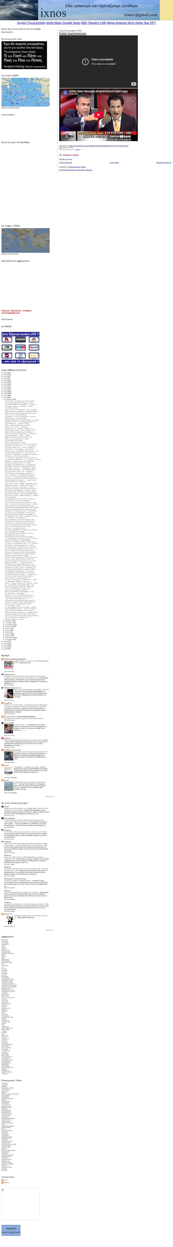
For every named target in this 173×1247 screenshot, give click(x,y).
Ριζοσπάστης (5, 959)
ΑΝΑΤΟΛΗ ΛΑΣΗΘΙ (8, 1164)
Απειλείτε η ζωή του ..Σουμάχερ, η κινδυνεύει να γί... (19, 428)
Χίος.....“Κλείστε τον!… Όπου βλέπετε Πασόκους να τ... (20, 475)
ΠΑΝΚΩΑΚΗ (5, 1135)
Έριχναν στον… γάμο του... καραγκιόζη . (16, 426)
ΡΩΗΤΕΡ (4, 1037)
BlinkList (107, 146)
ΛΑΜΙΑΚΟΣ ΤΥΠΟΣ (8, 1088)
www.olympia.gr (9, 818)
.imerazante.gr (6, 1105)
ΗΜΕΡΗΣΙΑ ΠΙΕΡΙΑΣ (8, 1126)
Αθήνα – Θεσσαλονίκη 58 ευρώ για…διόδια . (18, 425)
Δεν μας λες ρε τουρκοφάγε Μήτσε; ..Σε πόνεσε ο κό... (20, 512)
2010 (5, 645)
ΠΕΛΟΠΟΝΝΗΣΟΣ (8, 1098)
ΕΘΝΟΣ (4, 1069)
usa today (5, 970)
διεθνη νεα (5, 939)
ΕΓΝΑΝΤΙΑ (5, 1043)
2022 (5, 380)
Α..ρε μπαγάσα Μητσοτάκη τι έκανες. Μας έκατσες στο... (21, 566)
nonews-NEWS (9, 723)
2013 (5, 397)
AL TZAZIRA (5, 978)
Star (146, 22)
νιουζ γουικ (5, 1000)
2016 (5, 392)
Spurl (116, 146)
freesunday (5, 942)
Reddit (101, 146)
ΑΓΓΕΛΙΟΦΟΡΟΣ (7, 1130)
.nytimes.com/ (6, 1022)
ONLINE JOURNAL (8, 953)
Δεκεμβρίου (9, 399)
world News (54, 22)
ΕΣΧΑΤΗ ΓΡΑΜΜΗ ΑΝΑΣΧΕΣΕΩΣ (15, 659)
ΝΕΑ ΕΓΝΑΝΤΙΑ (6, 1120)
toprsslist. (4, 949)
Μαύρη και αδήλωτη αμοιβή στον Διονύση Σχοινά (19, 432)
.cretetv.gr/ (5, 1085)
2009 (5, 647)
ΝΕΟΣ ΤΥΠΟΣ (6, 1147)
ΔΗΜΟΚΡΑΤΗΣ (6, 1112)
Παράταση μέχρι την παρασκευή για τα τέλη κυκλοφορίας (21, 411)
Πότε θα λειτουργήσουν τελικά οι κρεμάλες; (17, 555)
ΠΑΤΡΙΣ (4, 1100)
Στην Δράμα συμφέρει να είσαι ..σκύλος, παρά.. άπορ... (20, 614)
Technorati (76, 146)
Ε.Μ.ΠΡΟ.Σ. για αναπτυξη (12, 750)
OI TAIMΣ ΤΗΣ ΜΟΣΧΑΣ (9, 985)
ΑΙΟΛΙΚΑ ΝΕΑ (6, 1115)
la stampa (4, 973)
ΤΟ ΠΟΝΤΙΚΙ (6, 1051)
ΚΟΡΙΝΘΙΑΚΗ (6, 1101)
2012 (5, 641)
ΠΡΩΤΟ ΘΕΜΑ (6, 1048)
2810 (3, 1034)
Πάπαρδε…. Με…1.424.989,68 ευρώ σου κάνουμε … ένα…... (22, 451)
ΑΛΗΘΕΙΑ (5, 1153)
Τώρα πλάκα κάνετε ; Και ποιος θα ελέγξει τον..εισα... (20, 519)
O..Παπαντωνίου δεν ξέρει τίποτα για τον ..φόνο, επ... (20, 610)
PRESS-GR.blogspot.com (12, 688)
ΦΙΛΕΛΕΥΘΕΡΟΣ (7, 1057)
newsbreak (7, 841)
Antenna (121, 22)
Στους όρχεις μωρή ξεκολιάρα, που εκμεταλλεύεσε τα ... (20, 521)
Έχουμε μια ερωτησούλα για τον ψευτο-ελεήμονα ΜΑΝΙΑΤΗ (22, 615)
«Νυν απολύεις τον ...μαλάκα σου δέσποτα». (17, 578)
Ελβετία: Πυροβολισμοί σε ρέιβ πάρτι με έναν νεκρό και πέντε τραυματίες (26, 740)
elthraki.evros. (6, 1161)
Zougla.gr (7, 902)
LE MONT (5, 993)
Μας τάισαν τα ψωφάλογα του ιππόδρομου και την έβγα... (21, 529)
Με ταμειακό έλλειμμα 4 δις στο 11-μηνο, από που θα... (20, 560)
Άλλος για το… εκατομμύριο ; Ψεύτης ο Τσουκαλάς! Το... (21, 542)
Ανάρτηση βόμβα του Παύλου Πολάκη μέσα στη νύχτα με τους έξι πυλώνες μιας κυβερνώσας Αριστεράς (24, 821)
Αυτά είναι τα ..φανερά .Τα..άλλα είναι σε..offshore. (19, 576)
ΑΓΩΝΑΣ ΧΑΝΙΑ (6, 1162)
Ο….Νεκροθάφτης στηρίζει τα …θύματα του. (17, 581)
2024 (5, 376)
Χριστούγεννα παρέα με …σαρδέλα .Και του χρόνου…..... (21, 485)
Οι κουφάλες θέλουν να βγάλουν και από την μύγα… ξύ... (21, 548)
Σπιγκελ (4, 1006)
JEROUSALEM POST (8, 984)
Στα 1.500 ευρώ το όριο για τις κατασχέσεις (17, 500)
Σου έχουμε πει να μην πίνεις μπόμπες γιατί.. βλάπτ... (20, 506)
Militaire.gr (7, 855)
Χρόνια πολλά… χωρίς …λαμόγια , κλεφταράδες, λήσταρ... (22, 483)
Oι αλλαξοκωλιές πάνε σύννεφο (14, 440)
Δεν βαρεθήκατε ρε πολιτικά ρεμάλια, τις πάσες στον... (20, 572)
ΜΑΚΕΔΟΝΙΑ (6, 1061)
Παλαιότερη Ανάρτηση (163, 163)
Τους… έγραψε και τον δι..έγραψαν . (15, 531)
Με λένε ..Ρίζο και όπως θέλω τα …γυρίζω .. (17, 439)
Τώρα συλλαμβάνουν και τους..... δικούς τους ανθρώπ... (21, 608)
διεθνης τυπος (6, 950)
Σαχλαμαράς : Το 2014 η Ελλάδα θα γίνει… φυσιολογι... (21, 416)
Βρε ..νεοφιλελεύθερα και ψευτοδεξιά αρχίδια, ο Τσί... (20, 584)
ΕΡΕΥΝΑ (4, 1149)
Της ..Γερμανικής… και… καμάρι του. (15, 517)
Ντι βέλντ (4, 1005)
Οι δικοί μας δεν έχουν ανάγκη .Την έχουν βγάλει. (19, 596)
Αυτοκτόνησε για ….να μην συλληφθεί (15, 418)
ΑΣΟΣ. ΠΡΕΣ (6, 1029)
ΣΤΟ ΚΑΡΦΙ (5, 1016)
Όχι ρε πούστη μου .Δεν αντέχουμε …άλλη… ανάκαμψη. (21, 409)
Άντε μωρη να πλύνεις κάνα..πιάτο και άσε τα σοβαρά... (21, 552)
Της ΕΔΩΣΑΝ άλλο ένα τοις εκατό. (14, 535)
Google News (71, 22)
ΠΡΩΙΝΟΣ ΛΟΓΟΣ (7, 1141)
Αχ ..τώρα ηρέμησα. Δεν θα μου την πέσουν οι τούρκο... (21, 607)
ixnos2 (6, 780)
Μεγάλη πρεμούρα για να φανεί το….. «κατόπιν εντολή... (21, 480)
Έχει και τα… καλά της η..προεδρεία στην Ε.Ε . (18, 603)
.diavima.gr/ (5, 1091)
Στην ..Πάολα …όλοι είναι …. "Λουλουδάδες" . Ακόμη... (20, 468)
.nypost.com (5, 1038)
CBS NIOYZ (5, 996)
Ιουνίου (7, 630)
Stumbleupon (93, 146)
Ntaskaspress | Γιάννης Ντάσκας (15, 879)
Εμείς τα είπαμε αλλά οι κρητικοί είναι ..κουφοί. (18, 526)
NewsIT (6, 806)
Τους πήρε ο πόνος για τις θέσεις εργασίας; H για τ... (20, 595)
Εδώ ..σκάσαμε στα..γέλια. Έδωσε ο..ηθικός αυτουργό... (21, 492)
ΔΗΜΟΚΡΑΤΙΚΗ (6, 1111)
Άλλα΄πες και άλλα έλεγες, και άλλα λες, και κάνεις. (19, 533)
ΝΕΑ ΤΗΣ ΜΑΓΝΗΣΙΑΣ (9, 1150)
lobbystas (7, 867)
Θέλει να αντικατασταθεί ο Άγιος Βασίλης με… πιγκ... (20, 591)
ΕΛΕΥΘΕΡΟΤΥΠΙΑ (7, 1017)
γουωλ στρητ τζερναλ (8, 997)
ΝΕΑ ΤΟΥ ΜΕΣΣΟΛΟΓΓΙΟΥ (10, 1094)
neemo (4, 947)
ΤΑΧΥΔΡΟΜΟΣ (6, 1146)
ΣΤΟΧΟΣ (4, 1052)
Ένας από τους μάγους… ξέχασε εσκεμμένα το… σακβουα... (22, 495)
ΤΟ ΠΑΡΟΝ (5, 1058)
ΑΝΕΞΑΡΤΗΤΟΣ (7, 1108)
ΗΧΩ (3, 1124)
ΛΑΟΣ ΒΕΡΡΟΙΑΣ (7, 1123)
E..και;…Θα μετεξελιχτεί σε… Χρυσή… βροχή (18, 588)
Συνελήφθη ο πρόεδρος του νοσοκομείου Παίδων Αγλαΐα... (21, 493)
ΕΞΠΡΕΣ (4, 1040)
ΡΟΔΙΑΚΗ (5, 1132)
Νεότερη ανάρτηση (65, 163)
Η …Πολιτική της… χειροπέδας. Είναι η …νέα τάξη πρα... (21, 457)
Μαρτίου (8, 636)
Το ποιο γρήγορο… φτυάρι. (13, 605)
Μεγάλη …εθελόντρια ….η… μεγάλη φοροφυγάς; (19, 562)
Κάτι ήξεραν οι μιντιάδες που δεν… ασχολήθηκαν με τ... (21, 567)
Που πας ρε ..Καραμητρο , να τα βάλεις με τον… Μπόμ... (21, 579)
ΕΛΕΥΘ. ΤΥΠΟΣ (7, 1072)
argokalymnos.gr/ (7, 1137)
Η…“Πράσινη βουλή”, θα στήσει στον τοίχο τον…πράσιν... (21, 538)
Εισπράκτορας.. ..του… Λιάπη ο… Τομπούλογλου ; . (20, 449)
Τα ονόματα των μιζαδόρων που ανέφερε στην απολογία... (21, 454)
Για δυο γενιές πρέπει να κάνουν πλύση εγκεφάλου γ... (20, 602)
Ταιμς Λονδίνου (6, 1003)
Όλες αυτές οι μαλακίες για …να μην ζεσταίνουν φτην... (20, 469)
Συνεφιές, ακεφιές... (20, 725)
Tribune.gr (7, 830)
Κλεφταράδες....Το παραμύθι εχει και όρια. (27, 767)
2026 (5, 373)
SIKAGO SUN (6, 988)
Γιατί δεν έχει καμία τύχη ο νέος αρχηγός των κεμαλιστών (21, 892)
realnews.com (6, 952)
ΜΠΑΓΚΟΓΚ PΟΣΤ (7, 981)
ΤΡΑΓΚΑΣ (4, 1011)
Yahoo (121, 146)
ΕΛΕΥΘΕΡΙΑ (5, 1103)
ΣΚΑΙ (3, 1025)
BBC (84, 22)
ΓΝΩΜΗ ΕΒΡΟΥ (7, 1159)
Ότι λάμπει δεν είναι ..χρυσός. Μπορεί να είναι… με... (20, 564)
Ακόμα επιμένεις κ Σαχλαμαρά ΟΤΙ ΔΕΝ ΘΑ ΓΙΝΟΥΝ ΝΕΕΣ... (22, 507)
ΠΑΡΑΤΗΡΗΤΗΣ (7, 1156)
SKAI (130, 22)
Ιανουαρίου (8, 639)
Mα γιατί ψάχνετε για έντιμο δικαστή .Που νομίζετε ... (19, 536)
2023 (5, 378)
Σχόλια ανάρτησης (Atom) (76, 167)
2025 (5, 375)
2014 (5, 395)
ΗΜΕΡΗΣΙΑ (5, 1064)
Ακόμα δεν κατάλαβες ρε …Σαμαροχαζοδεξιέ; (18, 540)
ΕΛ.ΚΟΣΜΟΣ (6, 1066)
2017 (5, 390)
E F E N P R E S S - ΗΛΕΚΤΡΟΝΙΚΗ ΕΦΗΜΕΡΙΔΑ (20, 716)
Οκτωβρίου (9, 623)
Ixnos (5, 1180)
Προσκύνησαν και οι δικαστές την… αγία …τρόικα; (19, 571)
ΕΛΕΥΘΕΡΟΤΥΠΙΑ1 (8, 979)
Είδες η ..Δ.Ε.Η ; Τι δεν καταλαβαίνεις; (16, 414)
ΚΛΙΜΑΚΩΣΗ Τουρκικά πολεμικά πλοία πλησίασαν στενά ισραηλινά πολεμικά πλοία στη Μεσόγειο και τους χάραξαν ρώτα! (25, 677)
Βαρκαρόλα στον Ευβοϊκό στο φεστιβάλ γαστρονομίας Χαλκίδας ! (24, 718)
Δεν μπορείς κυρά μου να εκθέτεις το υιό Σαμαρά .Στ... (20, 514)
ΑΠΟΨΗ (4, 1009)
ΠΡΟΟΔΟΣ (5, 1133)
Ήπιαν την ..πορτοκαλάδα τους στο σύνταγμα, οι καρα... (21, 524)
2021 (5, 382)
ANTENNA (5, 965)
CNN (103, 22)
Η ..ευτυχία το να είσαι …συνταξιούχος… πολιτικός (19, 406)
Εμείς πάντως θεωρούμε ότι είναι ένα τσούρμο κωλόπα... (21, 488)
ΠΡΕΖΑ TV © (8, 914)
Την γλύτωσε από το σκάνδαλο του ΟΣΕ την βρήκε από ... (21, 557)
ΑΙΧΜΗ (4, 1092)
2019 (5, 386)
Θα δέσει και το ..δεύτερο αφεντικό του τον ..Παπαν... (20, 545)
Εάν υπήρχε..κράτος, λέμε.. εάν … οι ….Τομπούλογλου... (21, 445)
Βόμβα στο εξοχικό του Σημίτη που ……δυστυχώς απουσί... (22, 612)
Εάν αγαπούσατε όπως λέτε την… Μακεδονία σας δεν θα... (22, 516)
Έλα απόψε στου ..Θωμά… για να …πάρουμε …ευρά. (20, 430)
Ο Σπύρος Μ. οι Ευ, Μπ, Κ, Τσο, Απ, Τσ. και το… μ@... (20, 502)
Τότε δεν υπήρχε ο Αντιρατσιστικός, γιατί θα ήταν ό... (20, 473)
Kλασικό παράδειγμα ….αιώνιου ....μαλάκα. (17, 435)
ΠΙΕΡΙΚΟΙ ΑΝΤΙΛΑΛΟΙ (8, 1118)
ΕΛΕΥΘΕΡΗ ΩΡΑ (7, 962)
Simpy (126, 146)
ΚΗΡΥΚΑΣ (5, 1170)
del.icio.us (84, 146)
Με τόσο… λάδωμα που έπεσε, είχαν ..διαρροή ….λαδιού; (21, 583)
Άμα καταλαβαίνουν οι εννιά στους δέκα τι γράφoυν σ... (20, 499)
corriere (4, 974)
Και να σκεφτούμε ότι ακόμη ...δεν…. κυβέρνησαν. (19, 471)
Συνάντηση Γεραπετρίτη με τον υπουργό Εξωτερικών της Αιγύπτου (24, 904)
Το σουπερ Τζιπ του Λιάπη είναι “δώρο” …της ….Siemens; (21, 543)
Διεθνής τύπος (6, 1008)
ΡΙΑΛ (3, 1013)
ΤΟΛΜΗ (4, 1168)
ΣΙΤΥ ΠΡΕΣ (5, 1046)
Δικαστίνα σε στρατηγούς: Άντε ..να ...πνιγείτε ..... (19, 463)
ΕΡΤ (3, 964)
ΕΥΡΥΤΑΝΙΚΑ (6, 1089)
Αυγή (3, 958)
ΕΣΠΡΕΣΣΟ (5, 1070)
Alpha (139, 22)
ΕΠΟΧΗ (4, 1086)
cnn (3, 967)
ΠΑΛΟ (3, 956)
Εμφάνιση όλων (50, 796)
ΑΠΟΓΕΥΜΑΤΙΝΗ (7, 1045)
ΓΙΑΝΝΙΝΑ (5, 1140)
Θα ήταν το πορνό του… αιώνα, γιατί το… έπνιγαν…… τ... (21, 487)
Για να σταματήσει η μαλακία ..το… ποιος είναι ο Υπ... (20, 452)
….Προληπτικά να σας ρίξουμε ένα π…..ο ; (17, 598)
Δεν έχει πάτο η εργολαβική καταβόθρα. (16, 590)
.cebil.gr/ (4, 1031)
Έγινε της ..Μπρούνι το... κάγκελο (14, 619)
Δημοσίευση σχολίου (65, 159)
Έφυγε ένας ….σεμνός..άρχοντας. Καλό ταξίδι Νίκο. (19, 461)
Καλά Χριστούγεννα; (72, 33)
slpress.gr (7, 890)
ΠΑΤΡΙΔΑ (4, 1083)
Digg (70, 146)
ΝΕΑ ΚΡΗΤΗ (5, 961)
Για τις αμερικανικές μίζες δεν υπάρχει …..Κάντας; (19, 402)
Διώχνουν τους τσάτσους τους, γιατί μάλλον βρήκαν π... (21, 553)
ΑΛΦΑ (3, 1023)
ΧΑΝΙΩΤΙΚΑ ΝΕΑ (7, 1167)
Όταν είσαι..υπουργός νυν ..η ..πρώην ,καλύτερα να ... (20, 447)
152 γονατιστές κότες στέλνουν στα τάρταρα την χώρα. (20, 509)
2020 (5, 384)
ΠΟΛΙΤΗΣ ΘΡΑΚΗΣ (8, 1155)
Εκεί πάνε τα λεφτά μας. (11, 408)
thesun (4, 946)
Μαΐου (7, 632)
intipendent (5, 976)
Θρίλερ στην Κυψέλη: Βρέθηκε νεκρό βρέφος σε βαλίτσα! (31, 689)
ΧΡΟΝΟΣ (4, 1158)
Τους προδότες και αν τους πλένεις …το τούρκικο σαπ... (21, 574)
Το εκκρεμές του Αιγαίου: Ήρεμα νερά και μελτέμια (29, 752)
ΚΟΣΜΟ (4, 1032)
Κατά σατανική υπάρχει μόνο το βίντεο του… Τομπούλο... (21, 444)
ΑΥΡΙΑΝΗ (4, 1014)
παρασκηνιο (5, 944)
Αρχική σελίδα (114, 163)
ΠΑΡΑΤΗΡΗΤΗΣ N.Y (8, 990)
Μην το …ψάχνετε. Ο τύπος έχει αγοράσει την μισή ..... (20, 550)
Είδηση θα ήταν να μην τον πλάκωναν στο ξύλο (18, 437)
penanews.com (6, 1106)
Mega (111, 22)
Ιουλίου (7, 628)
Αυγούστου (9, 626)
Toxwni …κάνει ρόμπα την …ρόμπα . (15, 442)
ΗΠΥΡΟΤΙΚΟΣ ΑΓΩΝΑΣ (9, 1144)
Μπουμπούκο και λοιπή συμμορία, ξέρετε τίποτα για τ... (20, 600)
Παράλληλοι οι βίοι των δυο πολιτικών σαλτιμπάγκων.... (21, 466)
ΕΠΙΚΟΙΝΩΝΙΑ (6, 1127)
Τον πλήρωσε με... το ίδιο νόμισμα (15, 593)
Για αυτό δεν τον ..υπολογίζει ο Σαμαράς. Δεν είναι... (20, 523)
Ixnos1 (6, 765)
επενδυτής (5, 941)
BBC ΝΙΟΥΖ (5, 994)
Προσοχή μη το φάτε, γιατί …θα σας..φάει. (17, 456)
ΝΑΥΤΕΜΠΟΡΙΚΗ (7, 1060)
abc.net (4, 968)
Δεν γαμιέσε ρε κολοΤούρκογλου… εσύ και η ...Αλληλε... (21, 490)
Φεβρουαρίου (9, 637)
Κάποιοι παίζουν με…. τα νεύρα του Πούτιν (17, 423)
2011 (5, 643)
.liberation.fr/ (5, 1020)
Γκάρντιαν (5, 1002)
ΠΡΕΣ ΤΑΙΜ (5, 1055)
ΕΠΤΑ (3, 1129)
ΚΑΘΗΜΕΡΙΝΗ (6, 1063)
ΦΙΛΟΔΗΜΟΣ (6, 1095)
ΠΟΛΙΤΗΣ (5, 1041)
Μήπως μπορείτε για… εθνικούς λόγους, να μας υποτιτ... (21, 547)
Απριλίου (8, 634)
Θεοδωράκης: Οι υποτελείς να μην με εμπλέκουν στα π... (21, 413)
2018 (5, 388)
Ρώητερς (4, 999)
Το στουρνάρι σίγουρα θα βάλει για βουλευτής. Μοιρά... (20, 569)
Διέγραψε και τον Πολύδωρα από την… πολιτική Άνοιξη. (21, 511)
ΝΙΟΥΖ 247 (5, 1035)
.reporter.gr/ (5, 1026)
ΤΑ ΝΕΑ (4, 1019)
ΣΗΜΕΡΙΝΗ (5, 1054)
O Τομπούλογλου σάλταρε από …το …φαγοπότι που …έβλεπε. (23, 459)
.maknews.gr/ (6, 1121)
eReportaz (7, 738)
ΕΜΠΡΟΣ (4, 1109)
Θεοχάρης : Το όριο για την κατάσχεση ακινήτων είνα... (20, 421)
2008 (5, 649)
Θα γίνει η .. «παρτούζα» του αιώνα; (15, 528)
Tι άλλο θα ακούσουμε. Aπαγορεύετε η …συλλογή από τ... (21, 433)
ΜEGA (4, 955)
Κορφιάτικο (8, 703)
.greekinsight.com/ (7, 1028)
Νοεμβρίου (8, 621)
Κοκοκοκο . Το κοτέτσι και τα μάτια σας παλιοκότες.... (20, 476)
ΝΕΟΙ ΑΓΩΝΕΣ (6, 1143)
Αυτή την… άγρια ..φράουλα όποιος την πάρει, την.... (20, 559)
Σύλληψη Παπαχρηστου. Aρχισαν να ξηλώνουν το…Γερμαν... (22, 420)
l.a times (4, 971)
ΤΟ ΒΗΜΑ (5, 1049)
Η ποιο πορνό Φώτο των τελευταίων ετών (17, 617)
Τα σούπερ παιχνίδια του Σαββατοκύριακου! (17, 880)
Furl (112, 146)
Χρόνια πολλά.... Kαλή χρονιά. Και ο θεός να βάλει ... (20, 401)
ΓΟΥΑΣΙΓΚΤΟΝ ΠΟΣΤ (8, 991)
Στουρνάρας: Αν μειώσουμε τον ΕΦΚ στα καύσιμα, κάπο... (21, 478)
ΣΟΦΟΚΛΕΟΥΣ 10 (7, 1067)
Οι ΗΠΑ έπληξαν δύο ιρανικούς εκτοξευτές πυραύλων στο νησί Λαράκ (25, 832)
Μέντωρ (6, 1182)
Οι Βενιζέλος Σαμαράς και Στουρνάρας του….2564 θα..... (21, 404)
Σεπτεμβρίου (9, 624)
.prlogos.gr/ (5, 1117)
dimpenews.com (9, 674)
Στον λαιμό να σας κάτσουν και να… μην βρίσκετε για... (20, 464)
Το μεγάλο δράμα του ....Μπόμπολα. (15, 481)
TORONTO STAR (7, 982)
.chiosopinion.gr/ (7, 1114)
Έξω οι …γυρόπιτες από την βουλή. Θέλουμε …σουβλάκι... (22, 504)
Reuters (93, 22)
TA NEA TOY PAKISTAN (9, 987)
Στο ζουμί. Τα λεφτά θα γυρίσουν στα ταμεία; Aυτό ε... (20, 586)
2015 (5, 393)
